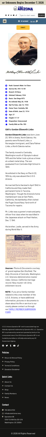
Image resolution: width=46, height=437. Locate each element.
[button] (4, 21)
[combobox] (28, 15)
